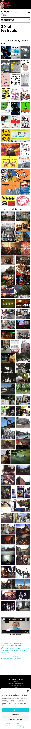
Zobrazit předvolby (15, 719)
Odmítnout (15, 715)
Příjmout (15, 710)
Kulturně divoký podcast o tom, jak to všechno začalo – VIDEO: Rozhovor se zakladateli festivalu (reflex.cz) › (13, 657)
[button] (28, 690)
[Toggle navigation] (29, 13)
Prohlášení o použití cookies (8, 725)
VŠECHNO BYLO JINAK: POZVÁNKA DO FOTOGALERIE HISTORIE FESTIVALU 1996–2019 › (15, 650)
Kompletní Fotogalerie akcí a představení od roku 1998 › (12, 644)
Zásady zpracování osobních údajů (20, 725)
